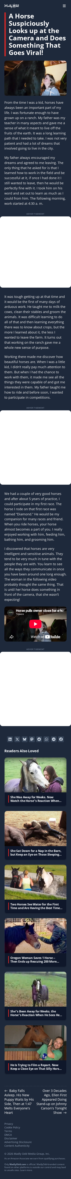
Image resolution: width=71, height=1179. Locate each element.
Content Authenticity (16, 1145)
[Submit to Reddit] (39, 739)
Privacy (8, 1123)
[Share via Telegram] (54, 739)
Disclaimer (10, 1138)
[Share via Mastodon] (32, 739)
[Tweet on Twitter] (17, 739)
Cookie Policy (12, 1127)
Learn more (26, 1170)
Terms (8, 1131)
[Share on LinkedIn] (10, 739)
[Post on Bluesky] (24, 739)
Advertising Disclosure (18, 1142)
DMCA (8, 1134)
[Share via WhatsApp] (46, 739)
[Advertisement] (35, 252)
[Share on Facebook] (61, 739)
